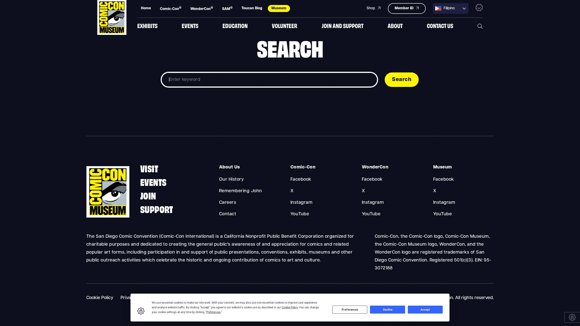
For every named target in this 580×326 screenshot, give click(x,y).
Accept (425, 309)
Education (235, 25)
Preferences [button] (213, 312)
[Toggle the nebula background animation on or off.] (479, 8)
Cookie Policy (99, 298)
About (395, 25)
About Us (229, 167)
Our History (231, 179)
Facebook (300, 179)
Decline (387, 309)
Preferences (350, 309)
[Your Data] (572, 317)
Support (156, 209)
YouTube (299, 214)
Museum (278, 8)
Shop (371, 8)
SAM (227, 8)
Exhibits (147, 25)
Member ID (404, 8)
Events (190, 25)
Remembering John (240, 191)
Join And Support (342, 25)
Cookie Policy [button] (290, 307)
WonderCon (201, 8)
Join (148, 195)
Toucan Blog (252, 8)
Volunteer (284, 25)
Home (146, 8)
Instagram (301, 202)
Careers (227, 202)
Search (401, 79)
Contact (227, 214)
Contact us (440, 25)
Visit (149, 168)
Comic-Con (170, 8)
